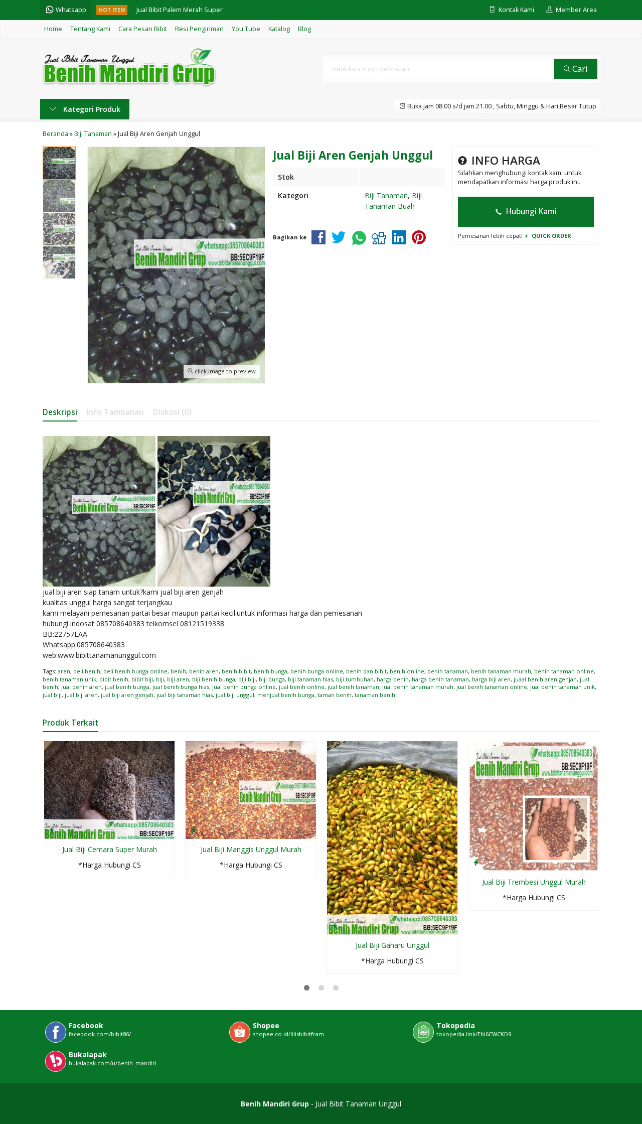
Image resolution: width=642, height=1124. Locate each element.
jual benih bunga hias (180, 686)
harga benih (393, 679)
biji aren (178, 679)
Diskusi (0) (172, 412)
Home (53, 29)
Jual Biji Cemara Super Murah (109, 849)
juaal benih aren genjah (545, 679)
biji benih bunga (213, 679)
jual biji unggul (235, 694)
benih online (407, 671)
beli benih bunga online (135, 671)
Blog (304, 29)
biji (160, 679)
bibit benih (113, 679)
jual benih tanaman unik (562, 686)
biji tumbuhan (355, 679)
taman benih (334, 694)
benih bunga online (316, 671)
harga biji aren (491, 679)
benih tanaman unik (69, 679)
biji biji (247, 679)
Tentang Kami (90, 29)
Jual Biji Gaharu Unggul (392, 945)
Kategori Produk (90, 109)
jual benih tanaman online (491, 686)
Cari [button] (579, 68)
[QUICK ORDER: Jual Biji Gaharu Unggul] (335, 925)
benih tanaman (447, 671)
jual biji (52, 694)
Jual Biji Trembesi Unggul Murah (534, 882)
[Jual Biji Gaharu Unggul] (392, 837)
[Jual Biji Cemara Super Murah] (109, 789)
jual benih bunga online (244, 686)
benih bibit (236, 671)
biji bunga (272, 679)
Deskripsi (60, 412)
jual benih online (302, 686)
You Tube (246, 29)
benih (178, 671)
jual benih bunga (127, 686)
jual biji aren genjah (127, 694)
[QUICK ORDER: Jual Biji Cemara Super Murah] (52, 829)
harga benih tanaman (440, 679)
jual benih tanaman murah (417, 686)
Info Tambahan (115, 412)
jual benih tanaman (353, 686)
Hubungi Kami (530, 211)
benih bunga (270, 671)
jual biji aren (81, 694)
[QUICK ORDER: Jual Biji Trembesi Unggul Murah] (476, 862)
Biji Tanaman (386, 195)
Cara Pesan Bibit (142, 29)
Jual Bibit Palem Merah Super (179, 10)
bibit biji (142, 679)
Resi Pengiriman (199, 29)
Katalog (279, 29)
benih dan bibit (366, 671)
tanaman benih (375, 694)
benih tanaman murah (501, 671)
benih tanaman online (564, 671)
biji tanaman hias (310, 679)
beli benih (86, 671)
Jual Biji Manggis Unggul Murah (251, 849)
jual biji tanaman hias (184, 694)
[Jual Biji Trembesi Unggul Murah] (533, 805)
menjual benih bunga (285, 694)
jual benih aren (81, 686)
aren (64, 671)
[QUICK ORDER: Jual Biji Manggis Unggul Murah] (193, 829)
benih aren (204, 671)
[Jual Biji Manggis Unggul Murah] (251, 789)
